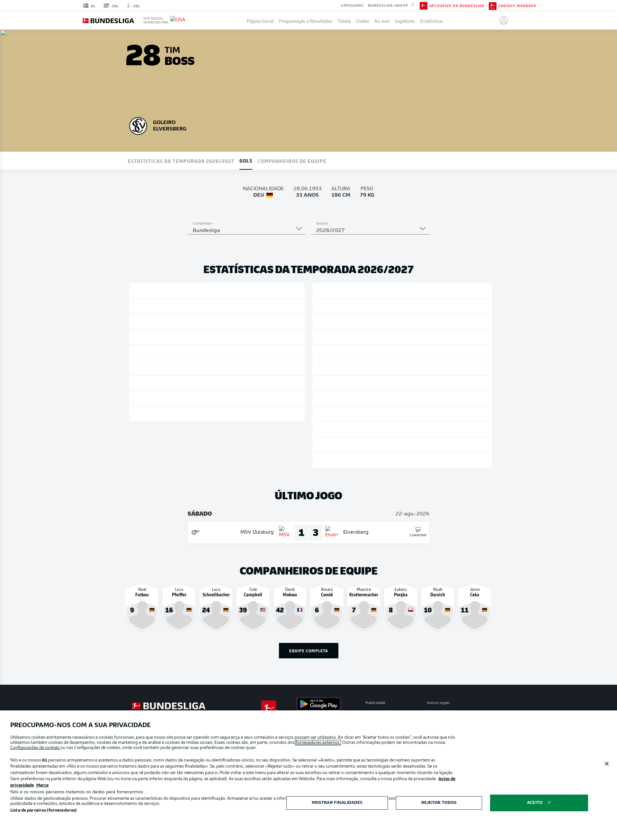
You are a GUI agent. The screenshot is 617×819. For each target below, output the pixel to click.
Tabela (344, 20)
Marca (42, 785)
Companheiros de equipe (291, 160)
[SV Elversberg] (138, 125)
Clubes (362, 20)
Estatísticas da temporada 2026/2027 (181, 160)
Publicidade (375, 703)
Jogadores (405, 20)
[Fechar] (607, 764)
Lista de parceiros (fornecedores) (43, 810)
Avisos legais (438, 703)
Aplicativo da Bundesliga (456, 5)
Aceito (534, 803)
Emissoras (352, 5)
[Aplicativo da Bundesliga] (423, 5)
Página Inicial (260, 20)
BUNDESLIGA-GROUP (388, 5)
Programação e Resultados (306, 20)
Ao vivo (381, 20)
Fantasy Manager (517, 5)
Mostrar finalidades (337, 803)
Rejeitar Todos (439, 803)
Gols (245, 160)
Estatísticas (431, 20)
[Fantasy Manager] (492, 5)
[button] (501, 21)
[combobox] (247, 231)
